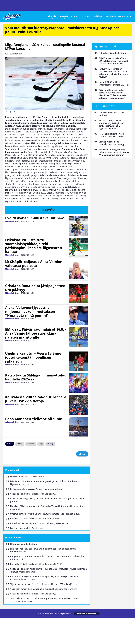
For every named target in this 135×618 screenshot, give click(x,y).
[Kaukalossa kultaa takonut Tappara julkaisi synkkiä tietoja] (78, 405)
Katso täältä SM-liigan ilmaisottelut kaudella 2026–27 (35, 377)
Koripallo (86, 16)
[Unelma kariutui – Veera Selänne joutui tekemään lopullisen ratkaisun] (78, 361)
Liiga (41, 444)
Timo (7, 54)
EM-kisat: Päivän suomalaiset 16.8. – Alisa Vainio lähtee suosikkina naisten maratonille (36, 333)
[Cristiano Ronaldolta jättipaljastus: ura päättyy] (78, 293)
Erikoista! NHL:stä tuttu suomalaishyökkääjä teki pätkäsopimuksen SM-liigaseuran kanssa (33, 245)
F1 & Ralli (75, 16)
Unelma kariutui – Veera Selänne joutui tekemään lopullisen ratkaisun (33, 357)
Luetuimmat (14, 537)
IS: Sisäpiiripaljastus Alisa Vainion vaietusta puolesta (33, 263)
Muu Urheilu (124, 16)
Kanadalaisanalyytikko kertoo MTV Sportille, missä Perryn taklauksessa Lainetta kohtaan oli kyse (45, 578)
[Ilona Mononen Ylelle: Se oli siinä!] (78, 426)
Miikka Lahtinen (12, 221)
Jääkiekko (64, 16)
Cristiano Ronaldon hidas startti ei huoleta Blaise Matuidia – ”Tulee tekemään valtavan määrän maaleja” (48, 570)
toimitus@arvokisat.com (86, 613)
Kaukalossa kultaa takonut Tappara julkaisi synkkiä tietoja (35, 399)
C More (20, 444)
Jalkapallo (52, 16)
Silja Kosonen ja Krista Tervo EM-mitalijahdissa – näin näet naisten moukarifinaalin (43, 550)
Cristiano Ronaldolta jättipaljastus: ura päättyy (35, 287)
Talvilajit (98, 16)
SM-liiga (50, 444)
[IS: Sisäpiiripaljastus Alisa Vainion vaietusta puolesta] (78, 269)
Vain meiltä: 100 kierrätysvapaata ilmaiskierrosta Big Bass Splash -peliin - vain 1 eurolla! (63, 29)
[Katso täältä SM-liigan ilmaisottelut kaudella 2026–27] (78, 383)
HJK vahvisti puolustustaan (23, 544)
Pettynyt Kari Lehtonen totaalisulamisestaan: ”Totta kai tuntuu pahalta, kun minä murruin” (47, 558)
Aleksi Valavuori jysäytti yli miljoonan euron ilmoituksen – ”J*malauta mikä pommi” (31, 311)
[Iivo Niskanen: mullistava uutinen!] (78, 226)
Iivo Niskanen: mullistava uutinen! (34, 218)
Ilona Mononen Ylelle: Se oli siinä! (33, 418)
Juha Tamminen (16, 112)
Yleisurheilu (110, 16)
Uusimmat (13, 469)
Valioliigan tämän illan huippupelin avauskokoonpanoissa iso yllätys (44, 588)
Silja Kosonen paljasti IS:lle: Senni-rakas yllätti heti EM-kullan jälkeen (43, 584)
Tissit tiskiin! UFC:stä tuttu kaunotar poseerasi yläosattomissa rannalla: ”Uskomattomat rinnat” (45, 600)
